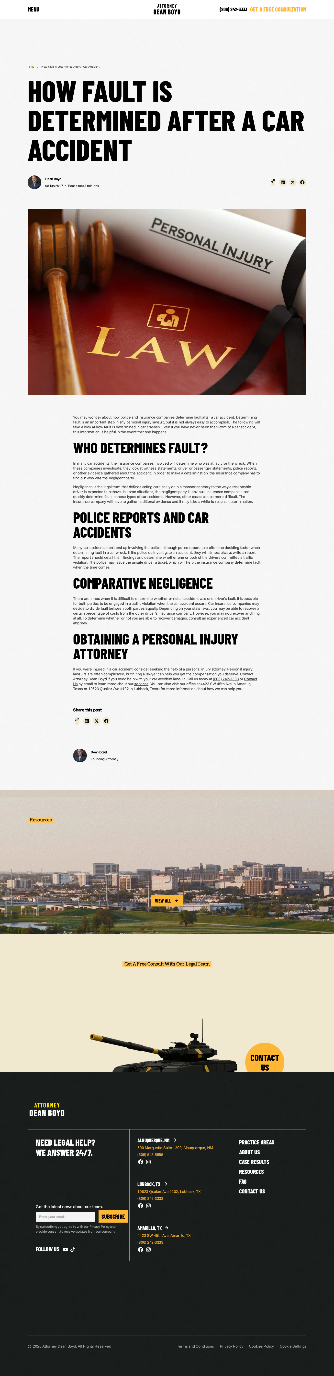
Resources (251, 1171)
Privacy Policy (231, 1346)
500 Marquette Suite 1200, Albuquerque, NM (175, 1147)
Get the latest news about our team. (69, 1206)
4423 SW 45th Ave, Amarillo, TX (164, 1235)
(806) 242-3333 (233, 9)
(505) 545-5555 (150, 1154)
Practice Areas (256, 1142)
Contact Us (252, 1191)
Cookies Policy (261, 1346)
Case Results (254, 1161)
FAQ (242, 1181)
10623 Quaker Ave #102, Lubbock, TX (169, 1191)
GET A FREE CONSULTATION (278, 9)
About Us (249, 1151)
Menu (33, 9)
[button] (283, 182)
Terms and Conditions (195, 1346)
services (141, 683)
